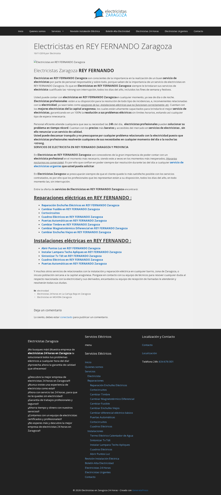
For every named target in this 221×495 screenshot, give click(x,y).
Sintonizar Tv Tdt (100, 440)
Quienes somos (37, 31)
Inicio (20, 31)
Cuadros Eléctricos (101, 426)
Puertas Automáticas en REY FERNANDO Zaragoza (74, 263)
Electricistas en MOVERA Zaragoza (54, 297)
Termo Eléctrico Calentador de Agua (111, 435)
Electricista (94, 376)
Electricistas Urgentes (176, 31)
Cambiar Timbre (100, 394)
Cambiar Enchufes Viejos (105, 408)
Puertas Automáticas (102, 417)
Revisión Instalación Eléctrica (85, 31)
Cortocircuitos (98, 389)
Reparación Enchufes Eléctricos (108, 385)
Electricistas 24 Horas (147, 31)
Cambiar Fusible (100, 403)
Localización (149, 353)
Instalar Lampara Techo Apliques (110, 444)
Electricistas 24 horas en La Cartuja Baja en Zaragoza (64, 293)
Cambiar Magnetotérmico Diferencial (112, 399)
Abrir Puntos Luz (100, 454)
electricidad (43, 290)
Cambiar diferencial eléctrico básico (111, 412)
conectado (66, 317)
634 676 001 (166, 361)
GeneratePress (140, 490)
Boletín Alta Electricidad (118, 31)
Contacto (198, 31)
